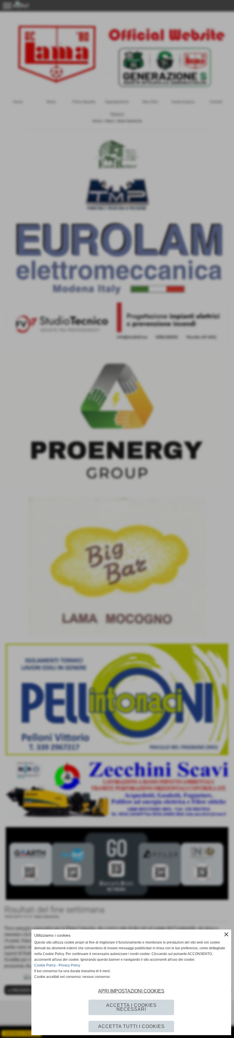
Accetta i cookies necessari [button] (131, 1007)
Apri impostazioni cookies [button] (131, 990)
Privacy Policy (69, 965)
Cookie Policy (45, 965)
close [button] (226, 934)
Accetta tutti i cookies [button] (131, 1026)
